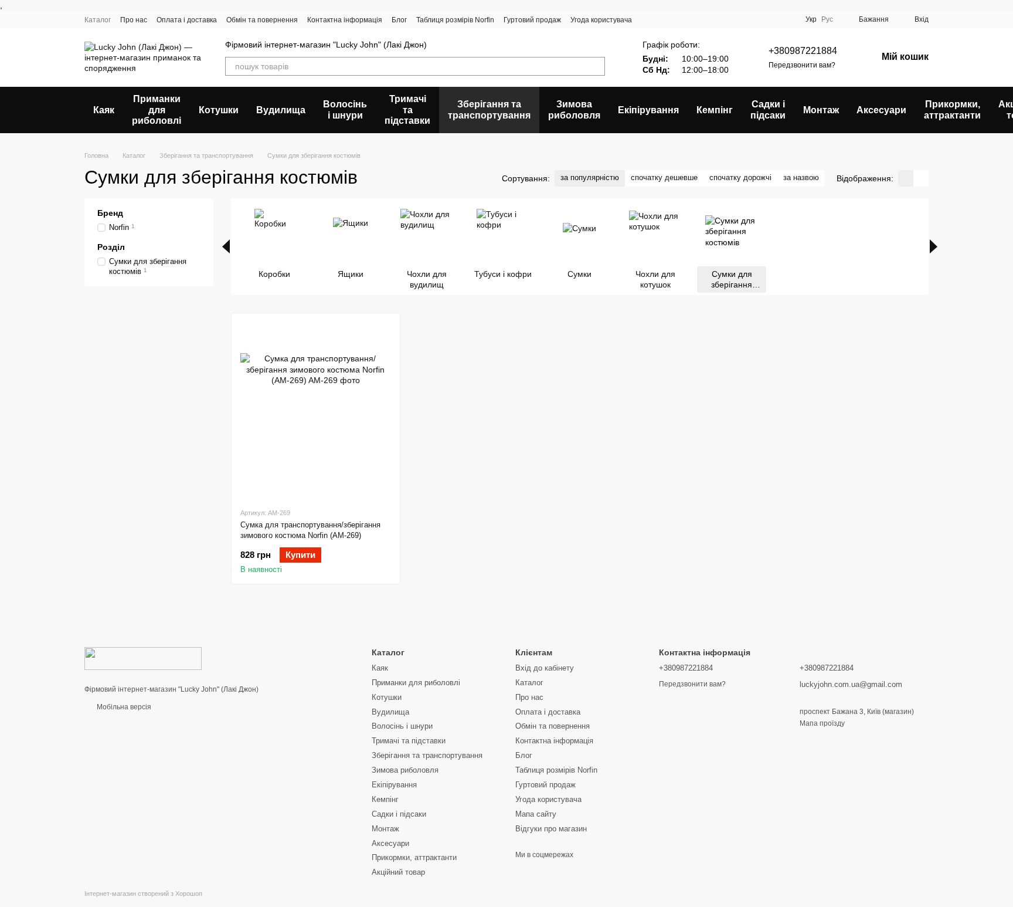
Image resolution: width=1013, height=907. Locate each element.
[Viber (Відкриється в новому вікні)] (786, 19)
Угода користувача (601, 20)
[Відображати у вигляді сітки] (905, 178)
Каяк (103, 110)
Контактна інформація (344, 20)
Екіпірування (648, 110)
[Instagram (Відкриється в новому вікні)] (716, 19)
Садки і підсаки (768, 109)
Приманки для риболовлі (156, 110)
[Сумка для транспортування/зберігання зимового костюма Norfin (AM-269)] (315, 410)
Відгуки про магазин (551, 828)
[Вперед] (933, 246)
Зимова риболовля (574, 109)
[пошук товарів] (595, 66)
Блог (399, 20)
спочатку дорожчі (740, 177)
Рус (827, 19)
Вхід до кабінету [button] (544, 668)
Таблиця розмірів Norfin (455, 20)
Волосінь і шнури (345, 109)
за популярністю (589, 177)
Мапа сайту (535, 814)
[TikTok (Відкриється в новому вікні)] (730, 19)
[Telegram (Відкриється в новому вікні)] (772, 19)
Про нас (133, 20)
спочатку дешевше (664, 177)
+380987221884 (803, 51)
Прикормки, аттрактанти (952, 109)
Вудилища (280, 110)
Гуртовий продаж (532, 20)
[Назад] (226, 246)
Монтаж (821, 110)
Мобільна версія (123, 707)
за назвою (801, 177)
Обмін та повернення (262, 20)
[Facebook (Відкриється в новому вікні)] (744, 19)
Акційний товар (398, 872)
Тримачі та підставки (407, 110)
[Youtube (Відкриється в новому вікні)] (758, 19)
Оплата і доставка (187, 20)
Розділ (111, 247)
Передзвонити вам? (802, 65)
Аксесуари (881, 110)
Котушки (219, 110)
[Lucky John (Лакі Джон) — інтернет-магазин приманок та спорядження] (143, 658)
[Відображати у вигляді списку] (921, 178)
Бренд (110, 213)
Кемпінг (714, 110)
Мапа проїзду (822, 723)
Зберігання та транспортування (489, 109)
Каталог (97, 20)
